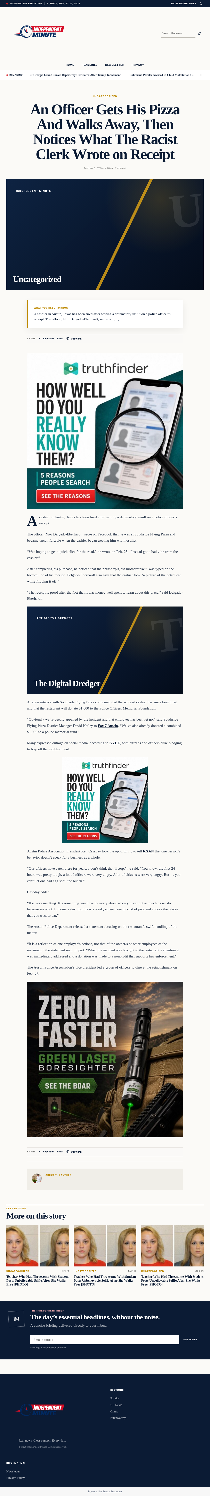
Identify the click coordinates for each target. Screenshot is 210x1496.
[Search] (199, 33)
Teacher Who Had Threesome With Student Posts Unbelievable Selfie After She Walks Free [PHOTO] (37, 1280)
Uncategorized (105, 96)
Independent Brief (183, 3)
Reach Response (112, 1491)
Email (60, 338)
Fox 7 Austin (108, 726)
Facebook (48, 338)
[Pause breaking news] (200, 75)
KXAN (148, 851)
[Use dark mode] (201, 3)
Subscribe (190, 1339)
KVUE (114, 743)
